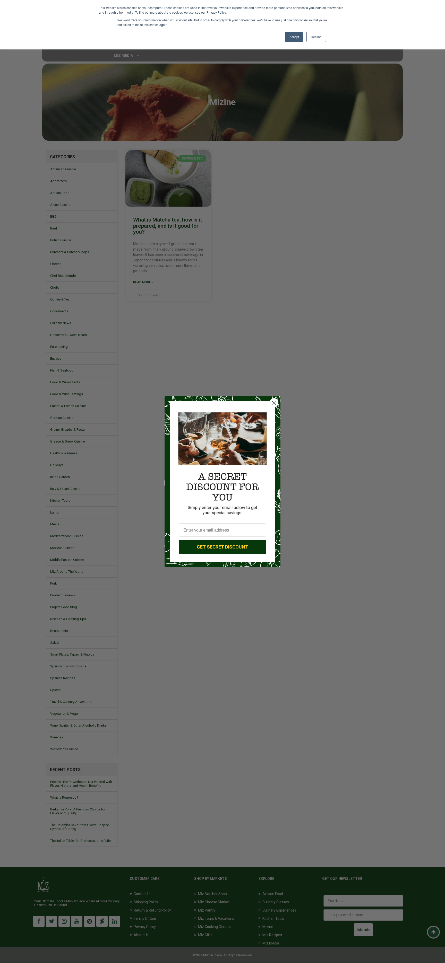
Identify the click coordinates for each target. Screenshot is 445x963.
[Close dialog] (273, 402)
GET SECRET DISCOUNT (222, 547)
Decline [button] (316, 36)
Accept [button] (294, 36)
